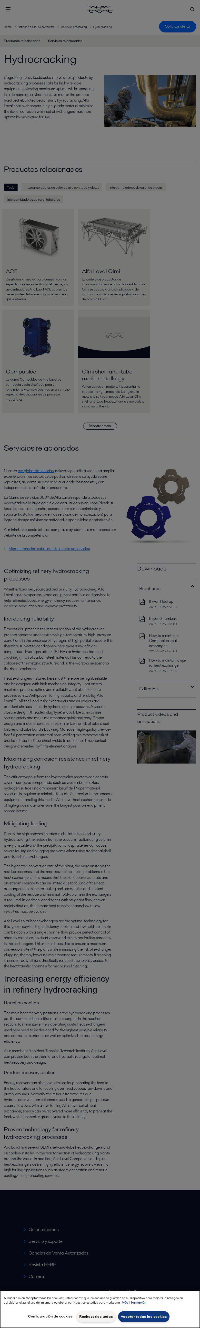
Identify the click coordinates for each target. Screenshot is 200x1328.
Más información (134, 1302)
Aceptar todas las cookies (144, 1316)
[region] (100, 1309)
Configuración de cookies (50, 1316)
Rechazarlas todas (96, 1316)
